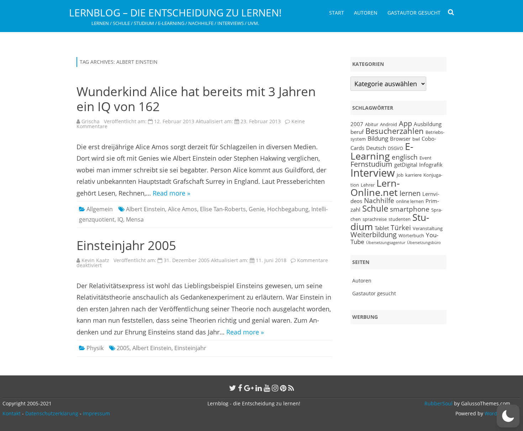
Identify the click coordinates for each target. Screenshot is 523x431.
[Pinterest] (283, 388)
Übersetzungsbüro (424, 242)
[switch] (508, 416)
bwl (416, 139)
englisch (405, 156)
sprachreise (375, 219)
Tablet (382, 228)
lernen (410, 193)
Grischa (90, 121)
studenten (400, 219)
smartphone (409, 208)
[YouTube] (267, 388)
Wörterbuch (411, 235)
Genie (256, 209)
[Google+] (249, 388)
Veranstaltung (428, 228)
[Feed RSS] (291, 388)
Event (425, 158)
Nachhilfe (379, 200)
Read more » (171, 193)
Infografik (431, 164)
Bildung (378, 138)
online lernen (410, 201)
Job (400, 175)
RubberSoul (438, 403)
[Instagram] (275, 388)
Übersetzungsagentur (385, 242)
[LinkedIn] (258, 388)
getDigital (405, 164)
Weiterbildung (373, 234)
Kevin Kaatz (95, 260)
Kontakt (11, 413)
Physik (95, 348)
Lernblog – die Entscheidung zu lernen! (175, 12)
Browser (400, 138)
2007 (356, 124)
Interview (372, 173)
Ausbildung (428, 124)
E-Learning (381, 151)
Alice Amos (182, 209)
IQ (120, 219)
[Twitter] (232, 388)
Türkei (401, 227)
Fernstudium (371, 164)
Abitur (371, 124)
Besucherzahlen (394, 130)
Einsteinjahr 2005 (126, 245)
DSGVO (395, 148)
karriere (413, 175)
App (405, 123)
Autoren (365, 12)
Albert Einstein (145, 209)
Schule (375, 208)
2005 (123, 348)
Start (336, 12)
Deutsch (376, 148)
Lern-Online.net (375, 188)
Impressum (96, 413)
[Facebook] (240, 388)
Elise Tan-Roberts (223, 209)
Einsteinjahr (190, 348)
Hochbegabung (287, 209)
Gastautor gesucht (413, 12)
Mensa (135, 219)
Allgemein (99, 209)
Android (388, 124)
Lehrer (368, 185)
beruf (357, 132)
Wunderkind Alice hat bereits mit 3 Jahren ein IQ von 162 (196, 99)
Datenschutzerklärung (51, 413)
